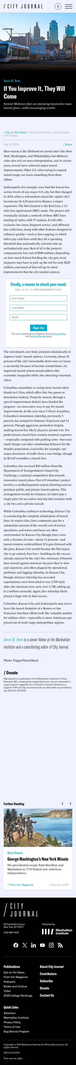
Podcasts (9, 982)
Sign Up (38, 328)
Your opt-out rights (13, 1058)
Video (7, 991)
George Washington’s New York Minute (37, 859)
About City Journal (52, 966)
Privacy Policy (59, 333)
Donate (12, 672)
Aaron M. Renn (12, 80)
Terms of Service (38, 336)
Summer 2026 (60, 884)
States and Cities (40, 132)
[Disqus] (38, 745)
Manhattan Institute (16, 1017)
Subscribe (46, 981)
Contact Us (47, 995)
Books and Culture (15, 986)
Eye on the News (14, 972)
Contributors (48, 973)
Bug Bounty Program (16, 1031)
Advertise (9, 1013)
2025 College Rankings (18, 995)
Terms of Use (12, 1027)
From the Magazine (21, 885)
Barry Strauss (15, 852)
